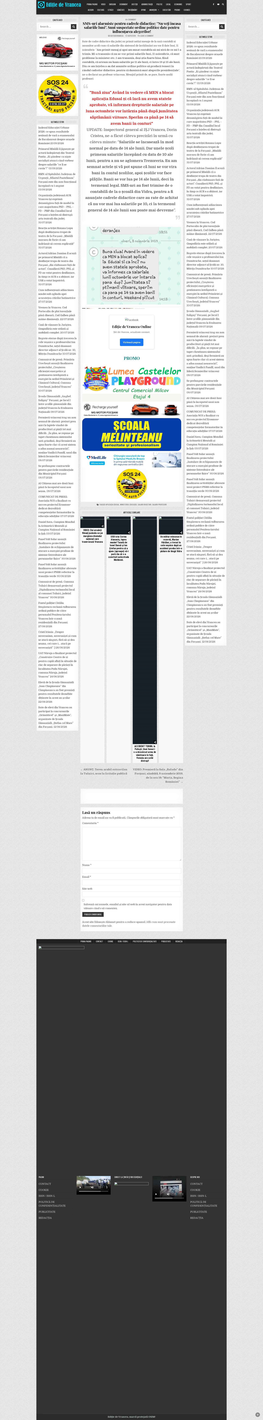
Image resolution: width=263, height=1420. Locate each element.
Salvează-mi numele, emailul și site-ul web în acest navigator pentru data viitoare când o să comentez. (128, 906)
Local (168, 4)
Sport (188, 4)
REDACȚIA (178, 941)
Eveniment (123, 4)
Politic (159, 4)
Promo (177, 9)
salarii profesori (159, 504)
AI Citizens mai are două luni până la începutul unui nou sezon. (55, 487)
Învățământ (132, 9)
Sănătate (120, 9)
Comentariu (90, 823)
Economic (178, 4)
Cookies (187, 9)
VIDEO (103, 4)
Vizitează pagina (131, 342)
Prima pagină (92, 4)
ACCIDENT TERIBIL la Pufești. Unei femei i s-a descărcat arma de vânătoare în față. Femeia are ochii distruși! (144, 753)
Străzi (110, 9)
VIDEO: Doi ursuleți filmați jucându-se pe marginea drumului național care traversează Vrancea (92, 536)
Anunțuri (153, 9)
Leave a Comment (147, 36)
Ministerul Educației (128, 504)
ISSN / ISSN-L (123, 941)
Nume (86, 865)
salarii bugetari (144, 504)
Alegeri (91, 9)
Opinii (143, 9)
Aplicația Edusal (112, 504)
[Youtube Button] (218, 4)
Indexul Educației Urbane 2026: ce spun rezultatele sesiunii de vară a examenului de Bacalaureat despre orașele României (56, 135)
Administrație (147, 4)
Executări (167, 9)
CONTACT (99, 941)
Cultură (100, 9)
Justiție (135, 4)
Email (86, 877)
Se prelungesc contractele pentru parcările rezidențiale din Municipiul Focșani (55, 470)
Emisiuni (112, 4)
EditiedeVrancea (116, 36)
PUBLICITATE (166, 941)
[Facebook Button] (214, 4)
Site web (87, 888)
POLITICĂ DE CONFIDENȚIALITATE (145, 941)
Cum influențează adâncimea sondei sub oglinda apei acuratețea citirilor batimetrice (56, 294)
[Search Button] (223, 4)
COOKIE (110, 941)
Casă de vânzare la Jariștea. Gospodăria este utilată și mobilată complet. (55, 329)
